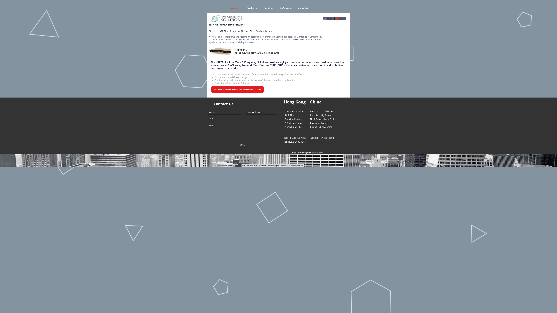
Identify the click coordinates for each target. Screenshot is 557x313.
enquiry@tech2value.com (310, 152)
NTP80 (260, 74)
